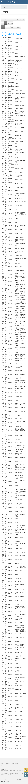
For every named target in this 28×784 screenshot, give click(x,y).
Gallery (16, 763)
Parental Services (4, 773)
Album (12, 763)
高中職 (18, 27)
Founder (2, 767)
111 (14, 19)
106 (5, 22)
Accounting (17, 773)
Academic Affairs (4, 770)
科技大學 (7, 27)
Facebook (4, 780)
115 (2, 19)
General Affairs (20, 770)
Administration (4, 769)
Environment (16, 767)
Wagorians (8, 763)
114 (5, 19)
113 (8, 19)
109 (20, 19)
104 (12, 23)
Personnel (11, 773)
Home (3, 7)
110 (17, 19)
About (2, 765)
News (2, 762)
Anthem (11, 767)
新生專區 (2, 759)
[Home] (14, 2)
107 (2, 23)
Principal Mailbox (5, 781)
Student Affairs (12, 770)
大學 (3, 27)
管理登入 (20, 779)
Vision (7, 767)
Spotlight (2, 763)
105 (9, 23)
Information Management (6, 774)
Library (22, 773)
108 (23, 19)
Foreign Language (4, 771)
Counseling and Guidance (15, 771)
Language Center (4, 776)
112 (11, 19)
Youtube (10, 780)
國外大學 (13, 27)
